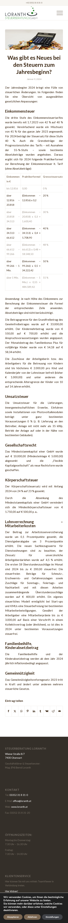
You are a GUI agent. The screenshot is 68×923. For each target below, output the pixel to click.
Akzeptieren (13, 917)
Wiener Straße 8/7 (15, 753)
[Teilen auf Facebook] (8, 711)
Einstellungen (52, 917)
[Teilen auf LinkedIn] (34, 711)
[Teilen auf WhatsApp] (21, 711)
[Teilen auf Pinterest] (28, 711)
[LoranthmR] (28, 13)
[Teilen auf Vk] (47, 711)
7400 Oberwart (13, 757)
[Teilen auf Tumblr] (40, 711)
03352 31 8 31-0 (18, 795)
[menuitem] (58, 13)
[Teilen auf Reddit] (53, 711)
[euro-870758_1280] (34, 39)
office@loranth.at (22, 801)
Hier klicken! (11, 891)
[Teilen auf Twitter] (15, 711)
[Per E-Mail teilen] (60, 711)
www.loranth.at (19, 806)
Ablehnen (32, 917)
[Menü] (58, 13)
